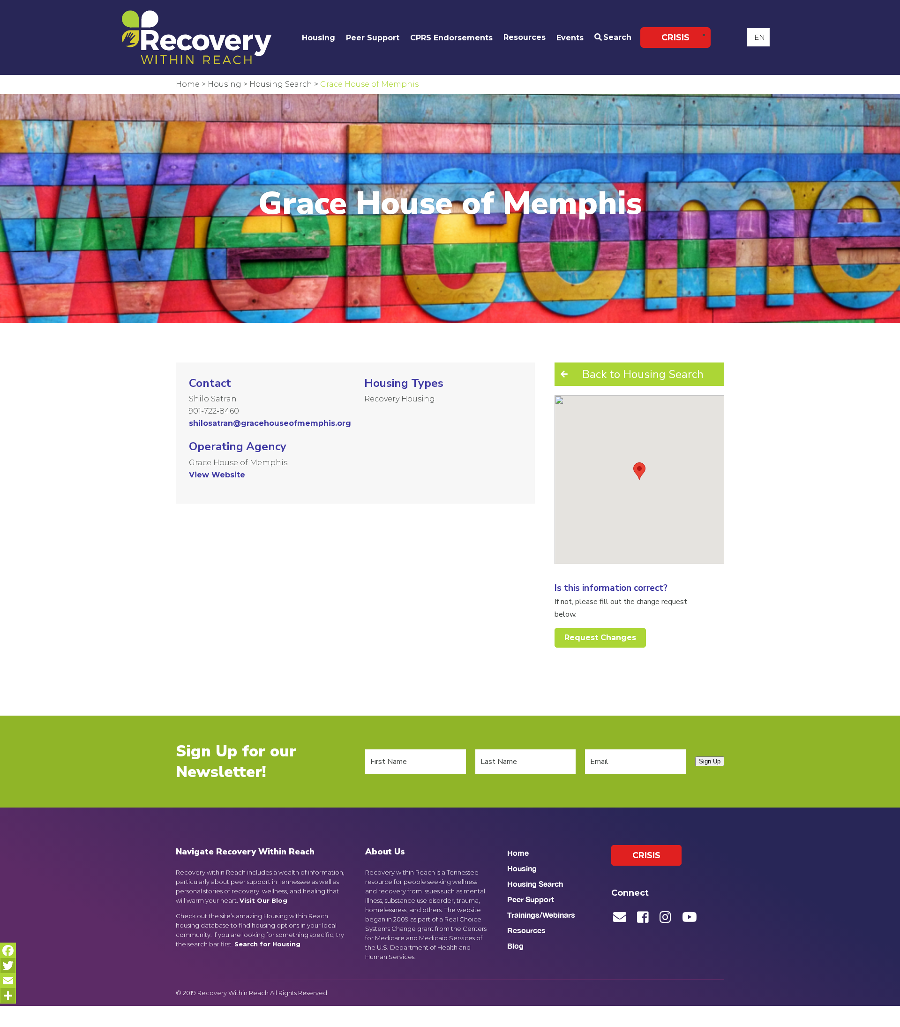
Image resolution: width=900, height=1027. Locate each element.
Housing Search (535, 883)
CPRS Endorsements (451, 37)
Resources (524, 37)
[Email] (7, 980)
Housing (318, 37)
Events (570, 37)
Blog (515, 945)
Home (518, 852)
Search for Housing (267, 944)
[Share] (7, 995)
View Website (217, 474)
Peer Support (372, 37)
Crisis (675, 37)
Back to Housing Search (643, 374)
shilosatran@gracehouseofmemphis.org (270, 423)
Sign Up (709, 761)
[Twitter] (7, 965)
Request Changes (600, 637)
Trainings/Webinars (541, 914)
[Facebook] (7, 950)
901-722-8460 (214, 411)
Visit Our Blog (263, 900)
